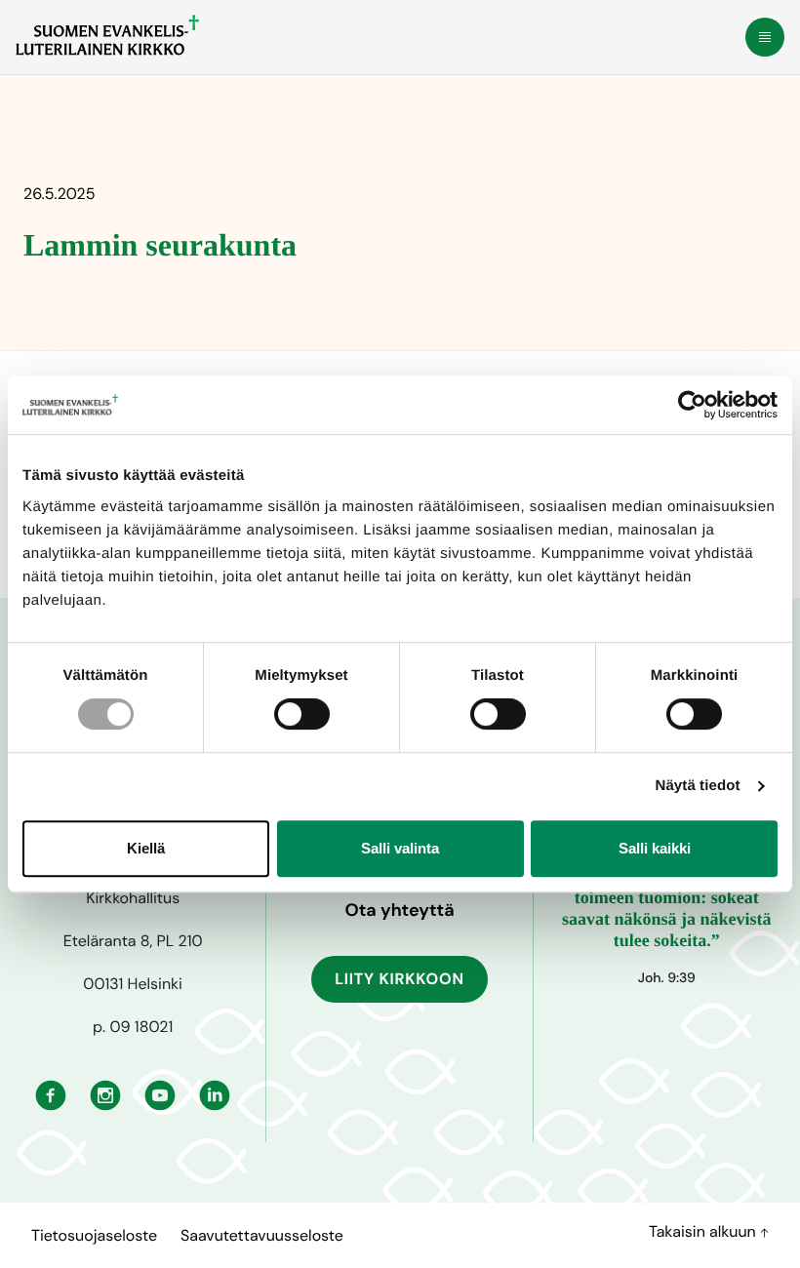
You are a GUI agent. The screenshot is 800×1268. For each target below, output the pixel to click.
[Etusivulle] (107, 35)
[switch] (302, 714)
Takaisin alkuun (704, 1231)
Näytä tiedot (698, 785)
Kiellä (146, 848)
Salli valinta (400, 848)
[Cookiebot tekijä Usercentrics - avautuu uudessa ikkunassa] (692, 404)
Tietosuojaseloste (94, 1235)
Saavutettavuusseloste (261, 1235)
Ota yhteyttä (399, 910)
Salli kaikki (655, 848)
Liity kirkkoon (399, 979)
